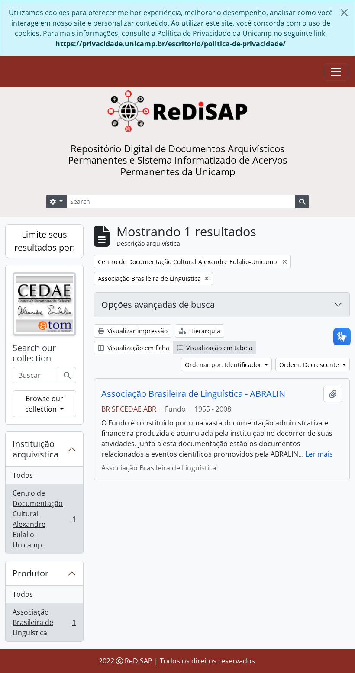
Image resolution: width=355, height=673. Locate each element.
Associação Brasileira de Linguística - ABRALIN (193, 394)
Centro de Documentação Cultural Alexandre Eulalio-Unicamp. (44, 519)
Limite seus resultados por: (44, 241)
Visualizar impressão (137, 331)
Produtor (30, 573)
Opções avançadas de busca (158, 304)
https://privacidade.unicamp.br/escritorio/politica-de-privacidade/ (170, 43)
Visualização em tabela (218, 348)
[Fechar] (344, 12)
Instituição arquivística (35, 449)
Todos (23, 475)
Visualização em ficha (137, 348)
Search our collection (34, 353)
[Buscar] (67, 375)
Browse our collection (44, 404)
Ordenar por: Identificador (224, 365)
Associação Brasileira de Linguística (44, 622)
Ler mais (319, 454)
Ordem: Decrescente (310, 365)
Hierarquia (203, 331)
